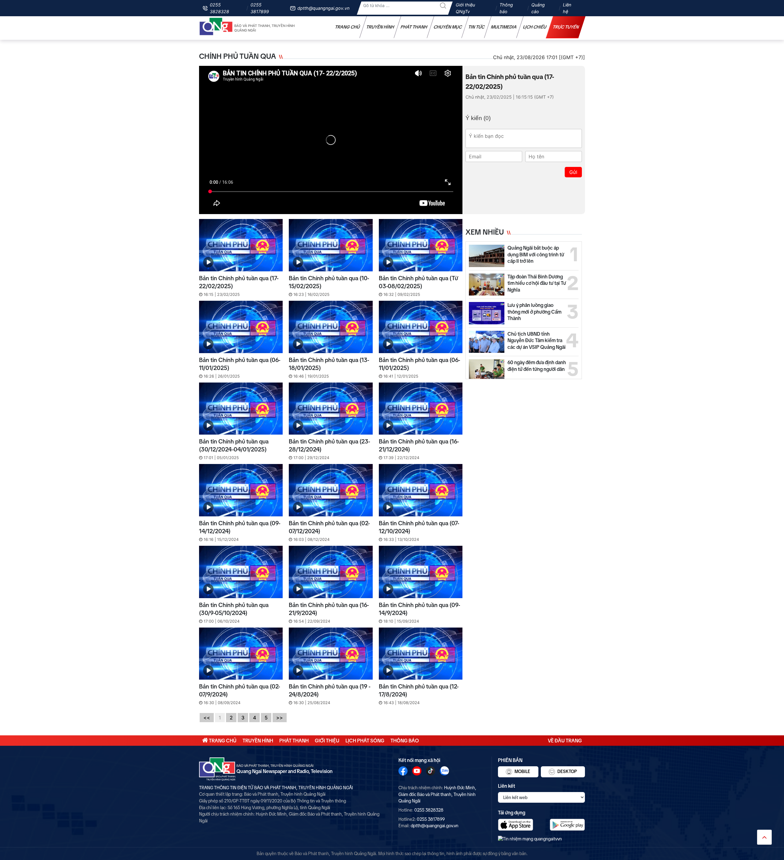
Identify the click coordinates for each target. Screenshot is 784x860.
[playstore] (567, 825)
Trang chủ (347, 27)
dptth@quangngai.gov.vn (323, 8)
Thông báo (506, 8)
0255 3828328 (219, 8)
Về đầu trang (565, 740)
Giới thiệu (327, 740)
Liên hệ (567, 8)
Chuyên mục (448, 27)
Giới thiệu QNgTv (465, 8)
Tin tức (476, 27)
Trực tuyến (566, 27)
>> (279, 718)
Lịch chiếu (534, 27)
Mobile (522, 771)
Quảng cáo (538, 8)
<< (206, 718)
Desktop (566, 771)
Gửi (573, 172)
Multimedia (504, 27)
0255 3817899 (260, 8)
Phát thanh (414, 27)
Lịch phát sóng (364, 740)
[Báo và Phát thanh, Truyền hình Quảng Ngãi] (216, 28)
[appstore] (515, 825)
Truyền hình (380, 27)
